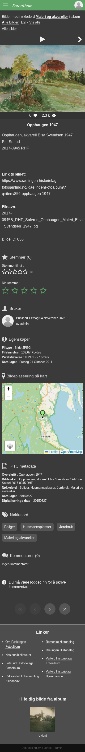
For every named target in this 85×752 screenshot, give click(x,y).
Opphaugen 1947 (42, 125)
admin (59, 748)
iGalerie (47, 748)
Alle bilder (10, 22)
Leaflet (53, 452)
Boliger (9, 527)
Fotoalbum (22, 5)
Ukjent (42, 735)
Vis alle (34, 22)
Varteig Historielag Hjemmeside (58, 674)
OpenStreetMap (71, 452)
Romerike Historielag (60, 642)
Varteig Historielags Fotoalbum (59, 661)
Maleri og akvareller (52, 17)
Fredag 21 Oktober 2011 (35, 362)
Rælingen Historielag (60, 650)
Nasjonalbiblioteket (18, 655)
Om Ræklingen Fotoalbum (15, 644)
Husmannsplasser (37, 527)
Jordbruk (66, 527)
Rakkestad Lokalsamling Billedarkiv (22, 678)
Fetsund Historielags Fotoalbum (19, 665)
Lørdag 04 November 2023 (47, 318)
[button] (42, 414)
